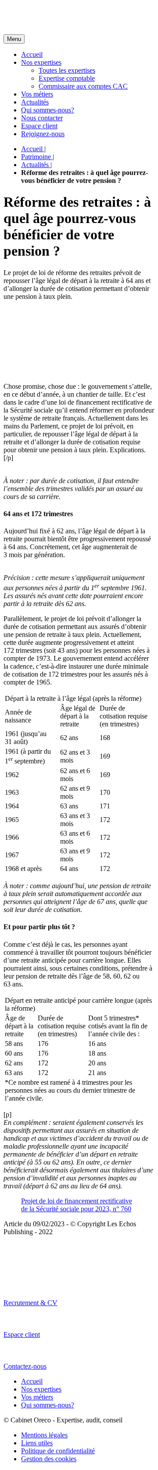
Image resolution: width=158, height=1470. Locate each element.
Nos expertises (41, 62)
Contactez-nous (25, 1366)
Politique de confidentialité (58, 1451)
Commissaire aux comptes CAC (83, 86)
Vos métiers (37, 94)
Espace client (39, 126)
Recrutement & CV (30, 1302)
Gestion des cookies (48, 1459)
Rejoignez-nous (43, 134)
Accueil (32, 54)
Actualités (35, 102)
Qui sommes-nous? (47, 110)
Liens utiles (37, 1443)
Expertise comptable (67, 78)
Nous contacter (42, 118)
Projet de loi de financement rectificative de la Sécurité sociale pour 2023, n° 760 (76, 1205)
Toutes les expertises (67, 70)
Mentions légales (44, 1435)
